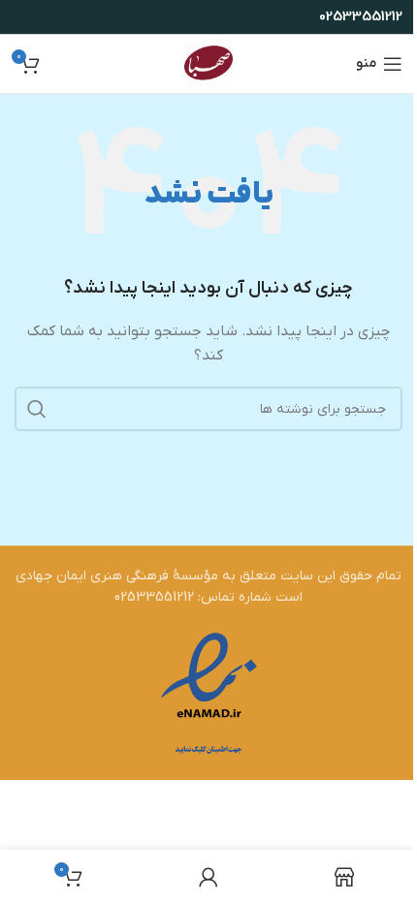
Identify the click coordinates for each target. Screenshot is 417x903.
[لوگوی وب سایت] (208, 63)
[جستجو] (37, 409)
